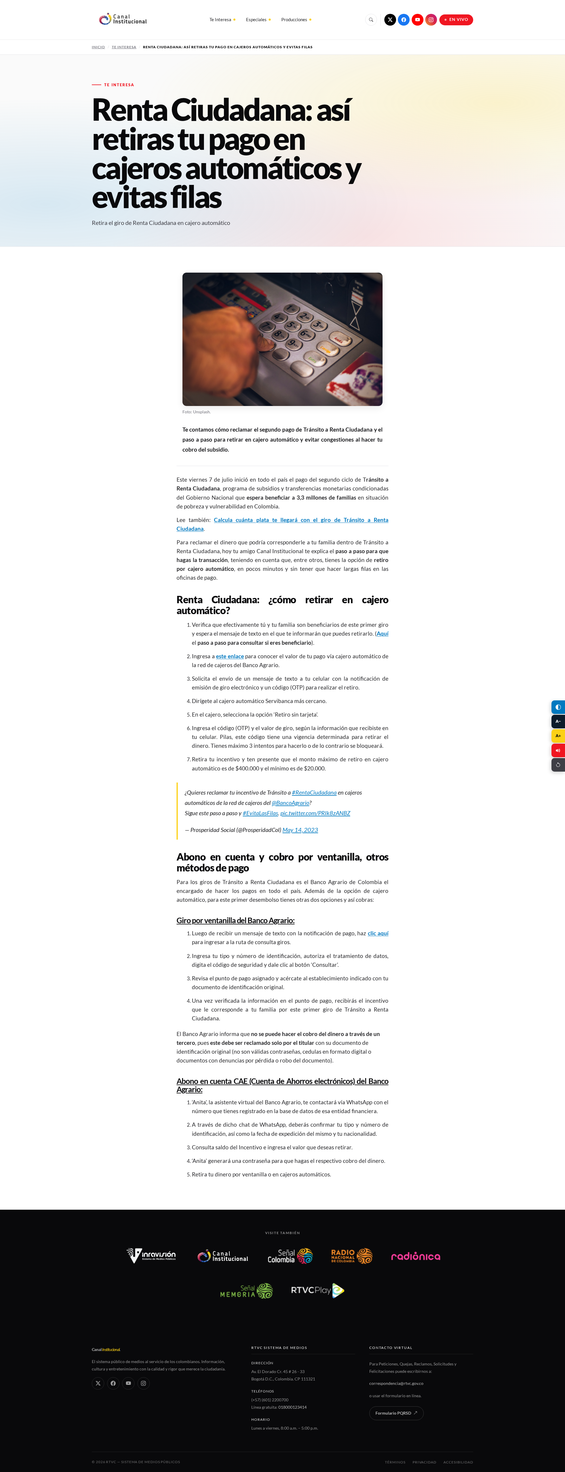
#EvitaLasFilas (260, 812)
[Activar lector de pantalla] (558, 750)
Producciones (294, 19)
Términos (395, 1462)
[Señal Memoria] (246, 1290)
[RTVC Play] (318, 1290)
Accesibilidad (458, 1462)
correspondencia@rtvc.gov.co (396, 1383)
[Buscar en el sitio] (371, 20)
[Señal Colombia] (290, 1256)
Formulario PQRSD (393, 1413)
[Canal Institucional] (223, 1256)
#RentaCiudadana (314, 792)
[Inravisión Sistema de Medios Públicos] (151, 1256)
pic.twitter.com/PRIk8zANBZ (315, 812)
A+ (558, 735)
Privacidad (424, 1462)
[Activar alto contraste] (558, 707)
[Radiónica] (416, 1255)
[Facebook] (404, 20)
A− (558, 721)
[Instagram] (431, 20)
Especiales (256, 19)
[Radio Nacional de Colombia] (352, 1256)
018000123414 (292, 1407)
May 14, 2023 (300, 829)
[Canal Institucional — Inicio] (122, 19)
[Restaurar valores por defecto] (558, 765)
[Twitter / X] (390, 20)
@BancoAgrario (290, 802)
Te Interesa (220, 19)
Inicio (98, 47)
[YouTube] (417, 20)
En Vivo (458, 19)
